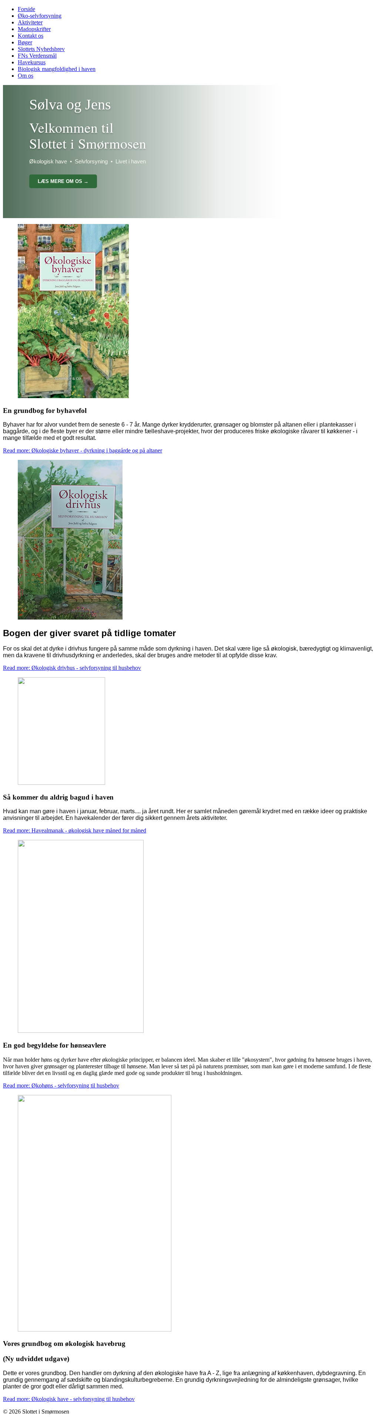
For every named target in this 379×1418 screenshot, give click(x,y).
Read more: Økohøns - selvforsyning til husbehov (61, 1085)
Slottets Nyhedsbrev (41, 49)
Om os (25, 75)
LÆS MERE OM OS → (63, 181)
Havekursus (32, 62)
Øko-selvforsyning (39, 16)
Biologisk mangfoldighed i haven (56, 69)
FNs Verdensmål (37, 55)
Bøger (25, 42)
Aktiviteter (30, 22)
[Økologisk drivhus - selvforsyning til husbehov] (70, 617)
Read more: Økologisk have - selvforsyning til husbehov (69, 1399)
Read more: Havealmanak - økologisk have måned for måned (74, 830)
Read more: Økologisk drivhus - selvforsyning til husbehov (72, 668)
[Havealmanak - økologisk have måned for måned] (61, 783)
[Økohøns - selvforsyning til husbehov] (81, 1031)
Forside (26, 9)
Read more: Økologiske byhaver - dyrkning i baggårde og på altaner (82, 450)
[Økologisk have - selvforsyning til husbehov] (94, 1329)
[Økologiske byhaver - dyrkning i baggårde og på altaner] (73, 396)
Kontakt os (30, 36)
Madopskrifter (34, 29)
